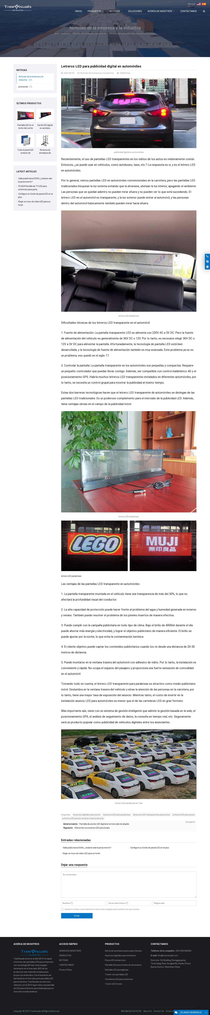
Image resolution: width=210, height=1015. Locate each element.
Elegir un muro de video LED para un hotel (81, 853)
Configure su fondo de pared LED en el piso (149, 848)
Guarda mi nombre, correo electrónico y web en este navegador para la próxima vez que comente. (102, 909)
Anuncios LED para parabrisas (116, 815)
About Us (147, 1011)
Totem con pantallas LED (116, 974)
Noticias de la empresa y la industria (105, 28)
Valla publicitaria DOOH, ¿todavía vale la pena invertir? (87, 848)
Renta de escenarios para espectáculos (123, 951)
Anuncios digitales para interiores (120, 955)
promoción (25, 87)
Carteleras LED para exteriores (119, 979)
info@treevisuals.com (168, 955)
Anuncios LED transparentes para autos (151, 815)
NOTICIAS (63, 960)
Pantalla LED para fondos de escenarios (123, 965)
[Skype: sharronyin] (207, 261)
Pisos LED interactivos (115, 960)
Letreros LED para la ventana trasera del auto (83, 818)
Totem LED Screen (113, 984)
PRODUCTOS (65, 955)
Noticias (65, 33)
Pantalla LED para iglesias (116, 970)
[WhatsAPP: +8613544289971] (207, 266)
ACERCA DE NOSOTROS (70, 951)
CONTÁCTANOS (66, 965)
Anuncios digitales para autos (86, 815)
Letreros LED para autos (184, 815)
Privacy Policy (65, 970)
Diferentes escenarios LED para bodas (92, 828)
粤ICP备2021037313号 (131, 1011)
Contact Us (159, 1011)
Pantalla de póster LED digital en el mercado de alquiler (104, 824)
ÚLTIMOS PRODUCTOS (28, 103)
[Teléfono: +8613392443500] (207, 256)
